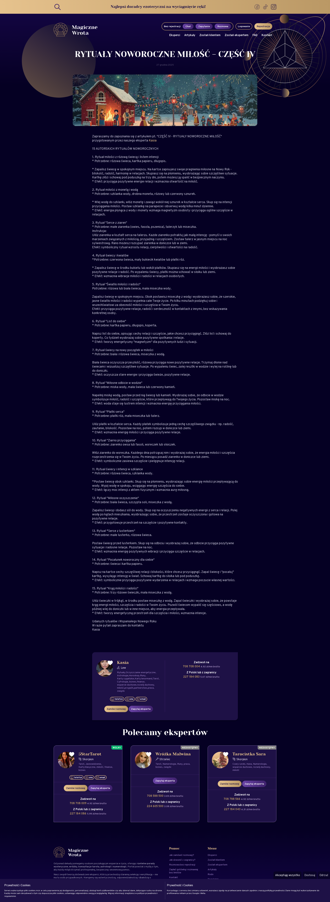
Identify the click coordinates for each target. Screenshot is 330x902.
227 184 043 (232, 809)
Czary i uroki (239, 763)
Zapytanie (204, 26)
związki (121, 690)
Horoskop (134, 675)
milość (120, 687)
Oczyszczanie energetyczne (141, 672)
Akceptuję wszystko (287, 875)
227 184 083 (191, 676)
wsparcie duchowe (126, 684)
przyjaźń (128, 687)
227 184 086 (78, 813)
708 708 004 (192, 666)
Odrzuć (324, 875)
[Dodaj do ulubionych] (110, 663)
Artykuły (189, 35)
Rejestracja (263, 26)
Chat (188, 26)
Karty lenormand (143, 678)
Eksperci (174, 35)
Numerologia (169, 763)
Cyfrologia (122, 681)
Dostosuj (309, 875)
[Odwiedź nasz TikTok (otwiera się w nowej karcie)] (266, 7)
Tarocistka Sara (249, 754)
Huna (249, 763)
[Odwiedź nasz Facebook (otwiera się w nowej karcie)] (257, 7)
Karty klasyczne (87, 766)
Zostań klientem (210, 35)
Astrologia (122, 675)
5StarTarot (90, 754)
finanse (141, 681)
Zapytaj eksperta (141, 708)
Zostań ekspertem (236, 35)
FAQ (254, 35)
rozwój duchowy (145, 684)
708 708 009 (78, 803)
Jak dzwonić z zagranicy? (182, 859)
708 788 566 (232, 799)
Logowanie (244, 26)
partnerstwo (140, 687)
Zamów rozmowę (116, 708)
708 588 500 (155, 796)
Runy (142, 675)
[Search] (58, 7)
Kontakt (267, 35)
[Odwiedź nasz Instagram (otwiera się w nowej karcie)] (273, 7)
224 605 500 (155, 806)
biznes (132, 681)
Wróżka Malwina (173, 754)
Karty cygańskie (125, 678)
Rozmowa (222, 26)
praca (151, 687)
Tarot (156, 678)
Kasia (153, 140)
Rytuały (121, 672)
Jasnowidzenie (93, 763)
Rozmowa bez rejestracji (182, 864)
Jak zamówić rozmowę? (181, 855)
